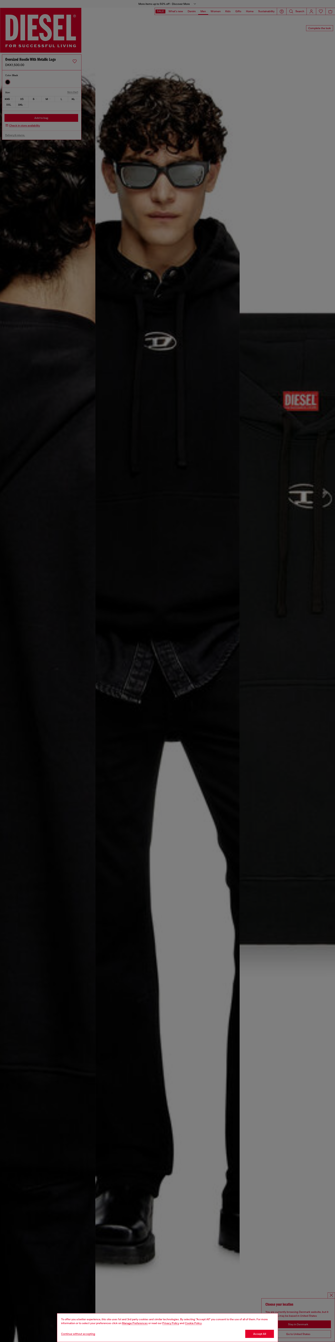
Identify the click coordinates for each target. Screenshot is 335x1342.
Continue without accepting (78, 1333)
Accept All (259, 1333)
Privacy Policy (170, 1323)
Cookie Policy (193, 1323)
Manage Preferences (135, 1323)
